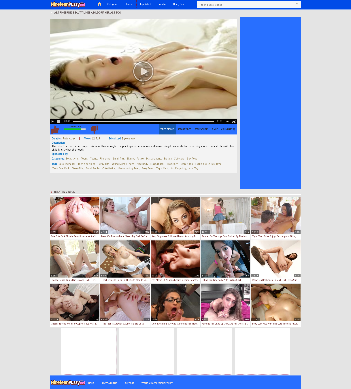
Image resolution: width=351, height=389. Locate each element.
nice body (142, 164)
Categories (113, 4)
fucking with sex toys (208, 164)
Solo (68, 158)
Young (93, 158)
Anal (75, 158)
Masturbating (153, 158)
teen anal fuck (60, 168)
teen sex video (86, 164)
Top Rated (145, 4)
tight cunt (162, 168)
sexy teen (148, 168)
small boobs (93, 168)
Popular (162, 4)
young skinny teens (123, 164)
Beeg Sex (178, 4)
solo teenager (67, 164)
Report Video (184, 129)
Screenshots (201, 129)
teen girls (77, 168)
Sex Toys (192, 158)
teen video (186, 164)
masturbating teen (128, 168)
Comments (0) (228, 129)
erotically (172, 164)
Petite (140, 158)
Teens (84, 158)
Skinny (130, 158)
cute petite (108, 168)
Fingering (105, 158)
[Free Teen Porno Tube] (68, 4)
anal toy (193, 168)
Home (91, 383)
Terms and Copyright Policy (157, 383)
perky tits (103, 164)
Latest (129, 4)
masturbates (157, 164)
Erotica (168, 158)
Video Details (167, 129)
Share (215, 129)
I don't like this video (94, 129)
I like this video (55, 129)
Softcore (179, 158)
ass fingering (178, 168)
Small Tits (118, 158)
